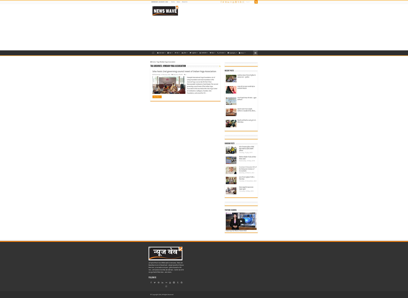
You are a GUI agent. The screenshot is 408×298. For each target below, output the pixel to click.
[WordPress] (240, 2)
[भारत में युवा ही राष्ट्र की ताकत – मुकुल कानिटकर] (231, 101)
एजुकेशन (194, 53)
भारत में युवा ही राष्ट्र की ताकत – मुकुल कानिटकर (246, 98)
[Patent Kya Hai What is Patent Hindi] (241, 221)
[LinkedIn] (228, 2)
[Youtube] (233, 2)
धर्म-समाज (221, 53)
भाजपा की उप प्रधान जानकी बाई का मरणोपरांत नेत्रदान (246, 87)
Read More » (157, 97)
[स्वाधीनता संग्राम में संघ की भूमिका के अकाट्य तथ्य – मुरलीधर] (231, 79)
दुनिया (184, 53)
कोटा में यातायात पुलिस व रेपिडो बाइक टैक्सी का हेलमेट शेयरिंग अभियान (246, 148)
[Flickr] (231, 2)
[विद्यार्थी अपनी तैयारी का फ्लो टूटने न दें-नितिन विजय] (231, 124)
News (178, 2)
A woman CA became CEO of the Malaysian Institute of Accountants (248, 169)
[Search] (256, 2)
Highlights (233, 53)
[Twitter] (223, 2)
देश (177, 53)
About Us (184, 2)
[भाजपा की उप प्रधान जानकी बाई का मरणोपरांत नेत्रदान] (231, 90)
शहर (170, 53)
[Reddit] (236, 2)
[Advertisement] (204, 32)
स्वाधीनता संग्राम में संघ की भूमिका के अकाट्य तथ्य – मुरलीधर (246, 76)
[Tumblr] (238, 2)
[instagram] (243, 2)
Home (173, 2)
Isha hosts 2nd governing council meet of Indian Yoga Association (184, 71)
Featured (175, 74)
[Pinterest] (226, 2)
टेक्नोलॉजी (203, 53)
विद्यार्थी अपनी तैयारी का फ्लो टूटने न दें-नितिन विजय (246, 121)
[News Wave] (165, 10)
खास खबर (161, 53)
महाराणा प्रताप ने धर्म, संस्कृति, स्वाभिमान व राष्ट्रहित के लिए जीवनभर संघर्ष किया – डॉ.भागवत (246, 110)
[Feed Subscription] (219, 66)
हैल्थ (213, 53)
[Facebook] (221, 2)
